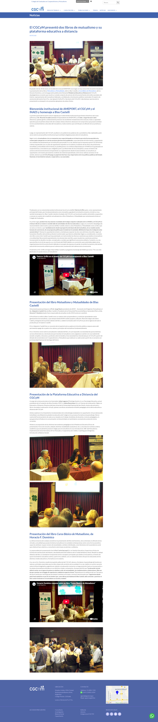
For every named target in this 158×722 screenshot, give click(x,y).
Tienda (95, 10)
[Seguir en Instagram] (119, 714)
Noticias (103, 10)
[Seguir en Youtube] (115, 714)
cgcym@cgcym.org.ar (86, 696)
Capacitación (68, 10)
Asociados (111, 10)
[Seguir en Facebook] (107, 714)
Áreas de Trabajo (53, 10)
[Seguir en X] (111, 714)
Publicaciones (83, 10)
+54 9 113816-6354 (88, 692)
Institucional (81, 1)
